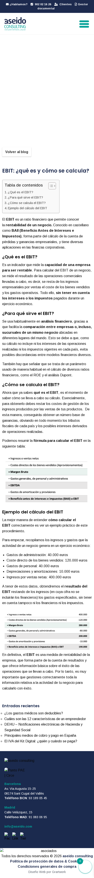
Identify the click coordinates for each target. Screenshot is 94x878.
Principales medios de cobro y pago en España (40, 735)
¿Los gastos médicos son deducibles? (33, 713)
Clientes (65, 4)
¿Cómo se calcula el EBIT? (27, 203)
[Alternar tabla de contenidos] (50, 186)
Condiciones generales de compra (47, 866)
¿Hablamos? (18, 4)
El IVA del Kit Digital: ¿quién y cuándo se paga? (40, 741)
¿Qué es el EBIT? (20, 192)
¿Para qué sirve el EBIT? (25, 197)
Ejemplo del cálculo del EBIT (27, 208)
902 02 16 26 (42, 4)
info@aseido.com (18, 826)
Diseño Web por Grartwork (47, 872)
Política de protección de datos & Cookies (46, 861)
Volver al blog (16, 152)
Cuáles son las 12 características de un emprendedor (45, 719)
